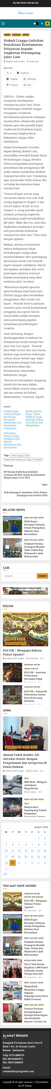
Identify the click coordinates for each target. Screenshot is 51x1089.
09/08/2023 (34, 62)
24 (6, 862)
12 (19, 850)
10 (6, 850)
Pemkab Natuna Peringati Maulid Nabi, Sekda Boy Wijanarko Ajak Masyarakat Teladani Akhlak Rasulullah (34, 553)
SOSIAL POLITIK (31, 669)
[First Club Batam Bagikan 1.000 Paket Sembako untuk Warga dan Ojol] (12, 968)
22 (38, 856)
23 (45, 856)
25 (12, 862)
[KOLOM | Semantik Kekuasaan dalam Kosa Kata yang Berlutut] (12, 695)
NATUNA (34, 540)
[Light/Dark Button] (36, 23)
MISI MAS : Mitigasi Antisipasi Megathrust (35, 785)
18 (12, 856)
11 (12, 850)
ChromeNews (41, 1082)
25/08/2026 (33, 659)
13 (26, 850)
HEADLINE (10, 639)
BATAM (9, 747)
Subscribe (47, 23)
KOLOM (21, 639)
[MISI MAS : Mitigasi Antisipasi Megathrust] (12, 785)
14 (32, 850)
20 (26, 856)
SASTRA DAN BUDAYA (15, 643)
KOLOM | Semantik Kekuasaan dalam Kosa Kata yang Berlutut (35, 696)
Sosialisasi (38, 459)
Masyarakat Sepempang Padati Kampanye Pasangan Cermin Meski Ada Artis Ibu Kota (35, 815)
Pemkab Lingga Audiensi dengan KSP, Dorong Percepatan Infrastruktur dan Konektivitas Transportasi (12, 420)
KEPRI (7, 35)
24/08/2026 (32, 978)
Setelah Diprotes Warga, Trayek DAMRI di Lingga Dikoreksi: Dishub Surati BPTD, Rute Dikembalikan (34, 418)
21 (32, 856)
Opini (34, 747)
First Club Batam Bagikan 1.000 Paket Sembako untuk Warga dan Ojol (36, 969)
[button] (3, 23)
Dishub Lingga (17, 455)
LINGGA (16, 35)
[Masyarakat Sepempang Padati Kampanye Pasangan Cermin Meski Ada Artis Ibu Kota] (12, 807)
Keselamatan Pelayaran (14, 459)
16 (45, 850)
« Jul (5, 873)
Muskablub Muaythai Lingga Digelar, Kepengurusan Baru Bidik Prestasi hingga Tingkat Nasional (36, 996)
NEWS (25, 35)
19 (19, 856)
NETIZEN (34, 518)
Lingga (28, 459)
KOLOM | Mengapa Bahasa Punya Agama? (22, 652)
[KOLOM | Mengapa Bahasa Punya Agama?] (25, 629)
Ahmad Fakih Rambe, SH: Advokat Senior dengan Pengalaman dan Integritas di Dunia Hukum (25, 761)
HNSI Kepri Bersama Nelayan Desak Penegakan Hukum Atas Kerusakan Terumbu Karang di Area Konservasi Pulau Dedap (36, 532)
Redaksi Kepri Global (15, 62)
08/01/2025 (33, 771)
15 (38, 850)
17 (6, 856)
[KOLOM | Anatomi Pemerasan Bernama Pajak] (12, 672)
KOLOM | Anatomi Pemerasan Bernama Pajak (35, 675)
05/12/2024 (31, 792)
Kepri (27, 455)
